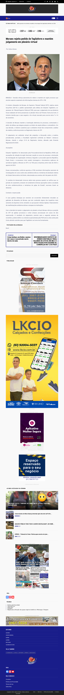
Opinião (26, 652)
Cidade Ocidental (9, 635)
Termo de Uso (11, 606)
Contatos (29, 1)
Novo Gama (8, 642)
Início (34, 691)
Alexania (8, 632)
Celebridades (9, 652)
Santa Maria (32, 652)
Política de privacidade (48, 691)
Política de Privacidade (13, 605)
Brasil (23, 23)
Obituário (21, 652)
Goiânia (7, 637)
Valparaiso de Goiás (10, 644)
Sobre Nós (21, 1)
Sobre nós (40, 691)
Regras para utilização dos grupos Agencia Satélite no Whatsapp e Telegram (27, 609)
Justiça (15, 652)
